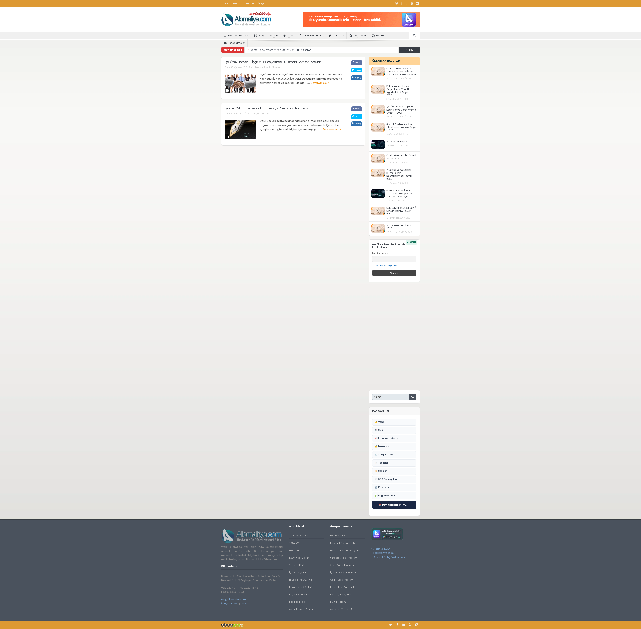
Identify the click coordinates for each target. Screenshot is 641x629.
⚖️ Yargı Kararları (385, 454)
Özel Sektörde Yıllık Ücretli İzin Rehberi (401, 157)
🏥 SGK (379, 430)
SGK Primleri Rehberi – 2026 (399, 227)
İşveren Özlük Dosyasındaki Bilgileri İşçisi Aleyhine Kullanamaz (266, 108)
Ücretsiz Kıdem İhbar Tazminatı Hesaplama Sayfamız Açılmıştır (399, 193)
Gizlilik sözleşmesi (386, 265)
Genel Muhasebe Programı (345, 550)
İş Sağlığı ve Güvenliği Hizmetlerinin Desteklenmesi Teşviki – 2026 (400, 174)
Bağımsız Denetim (299, 594)
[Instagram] (417, 3)
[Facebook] (401, 3)
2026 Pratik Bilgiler (396, 141)
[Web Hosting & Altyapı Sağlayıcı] (232, 624)
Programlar (360, 35)
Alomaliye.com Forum (301, 609)
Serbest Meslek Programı (344, 557)
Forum (226, 3)
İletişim (261, 3)
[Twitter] (396, 3)
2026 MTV (294, 543)
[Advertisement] (394, 336)
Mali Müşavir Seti (339, 535)
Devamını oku (319, 83)
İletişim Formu (229, 603)
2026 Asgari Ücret (299, 535)
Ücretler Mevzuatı (272, 67)
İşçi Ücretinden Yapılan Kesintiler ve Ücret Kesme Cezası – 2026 (401, 109)
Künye (244, 603)
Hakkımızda (249, 3)
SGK (276, 35)
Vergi (261, 35)
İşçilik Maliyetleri (298, 572)
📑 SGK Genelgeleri (386, 479)
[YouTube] (412, 3)
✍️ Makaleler (382, 446)
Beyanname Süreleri (300, 587)
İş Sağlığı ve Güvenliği (301, 579)
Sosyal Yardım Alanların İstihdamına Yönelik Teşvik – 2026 (401, 127)
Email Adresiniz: (381, 253)
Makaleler (338, 35)
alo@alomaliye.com (233, 599)
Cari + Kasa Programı (342, 579)
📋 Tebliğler (381, 462)
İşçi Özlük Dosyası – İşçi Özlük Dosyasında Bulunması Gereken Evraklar (273, 62)
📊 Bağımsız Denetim (387, 495)
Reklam (236, 3)
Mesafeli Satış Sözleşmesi (389, 557)
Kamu (290, 35)
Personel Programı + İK (342, 543)
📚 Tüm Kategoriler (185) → (394, 504)
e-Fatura (294, 550)
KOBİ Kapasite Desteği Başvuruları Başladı (275, 50)
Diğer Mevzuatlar (313, 35)
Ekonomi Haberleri (238, 35)
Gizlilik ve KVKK (381, 548)
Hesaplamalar (236, 43)
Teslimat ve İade (383, 553)
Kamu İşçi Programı (340, 594)
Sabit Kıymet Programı (342, 565)
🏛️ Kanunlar (382, 487)
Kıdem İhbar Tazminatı (342, 587)
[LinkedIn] (407, 3)
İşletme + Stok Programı (343, 572)
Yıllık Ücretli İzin (297, 565)
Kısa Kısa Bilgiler (297, 601)
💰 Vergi (379, 422)
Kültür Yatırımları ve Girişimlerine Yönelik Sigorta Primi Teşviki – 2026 (398, 90)
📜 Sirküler (381, 471)
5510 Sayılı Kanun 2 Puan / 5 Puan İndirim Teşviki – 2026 (401, 211)
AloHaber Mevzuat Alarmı (344, 609)
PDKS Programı (338, 601)
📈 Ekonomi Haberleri (387, 438)
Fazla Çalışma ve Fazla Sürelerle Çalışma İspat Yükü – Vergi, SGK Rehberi (401, 71)
